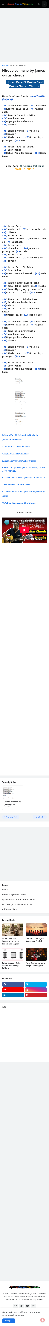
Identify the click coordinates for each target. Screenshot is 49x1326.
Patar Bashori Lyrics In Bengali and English (35, 964)
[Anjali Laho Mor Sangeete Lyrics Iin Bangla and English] (12, 929)
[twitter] (36, 984)
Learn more (18, 1315)
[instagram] (36, 989)
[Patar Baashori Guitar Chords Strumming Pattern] (12, 954)
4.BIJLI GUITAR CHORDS (15, 453)
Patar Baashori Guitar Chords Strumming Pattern (11, 965)
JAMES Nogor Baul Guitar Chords (17, 904)
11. (19, 502)
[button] (3, 4)
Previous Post (11, 817)
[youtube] (13, 989)
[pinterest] (36, 995)
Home (5, 65)
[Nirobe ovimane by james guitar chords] (12, 792)
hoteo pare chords (18, 65)
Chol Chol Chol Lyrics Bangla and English (35, 939)
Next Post (39, 817)
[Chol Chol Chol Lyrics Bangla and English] (36, 929)
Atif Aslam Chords (10, 909)
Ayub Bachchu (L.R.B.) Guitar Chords (18, 899)
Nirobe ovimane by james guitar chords (12, 804)
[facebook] (13, 984)
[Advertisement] (24, 35)
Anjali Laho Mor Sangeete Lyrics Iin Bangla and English (10, 941)
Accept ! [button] (8, 1321)
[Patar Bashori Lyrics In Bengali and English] (36, 954)
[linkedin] (13, 995)
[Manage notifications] (42, 1320)
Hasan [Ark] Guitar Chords (14, 894)
